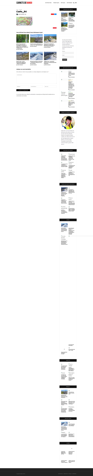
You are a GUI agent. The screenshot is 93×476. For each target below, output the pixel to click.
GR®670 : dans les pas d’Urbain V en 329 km (72, 461)
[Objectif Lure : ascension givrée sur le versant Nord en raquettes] (50, 56)
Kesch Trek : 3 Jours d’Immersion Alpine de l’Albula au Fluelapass (21, 62)
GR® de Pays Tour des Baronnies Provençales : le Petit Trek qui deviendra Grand (64, 242)
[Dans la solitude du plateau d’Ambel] (64, 349)
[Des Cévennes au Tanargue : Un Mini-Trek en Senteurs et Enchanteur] (61, 364)
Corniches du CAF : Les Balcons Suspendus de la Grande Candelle (64, 165)
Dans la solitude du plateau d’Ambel (64, 353)
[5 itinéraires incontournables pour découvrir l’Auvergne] (64, 94)
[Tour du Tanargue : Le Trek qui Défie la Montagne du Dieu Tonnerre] (72, 364)
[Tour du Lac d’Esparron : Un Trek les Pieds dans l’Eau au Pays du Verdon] (61, 198)
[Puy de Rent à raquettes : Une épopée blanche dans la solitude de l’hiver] (69, 188)
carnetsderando (21, 14)
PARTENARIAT (69, 2)
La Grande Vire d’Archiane (71, 345)
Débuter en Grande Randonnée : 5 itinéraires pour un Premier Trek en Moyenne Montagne (71, 85)
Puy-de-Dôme (70, 92)
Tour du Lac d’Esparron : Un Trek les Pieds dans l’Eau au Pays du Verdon (64, 201)
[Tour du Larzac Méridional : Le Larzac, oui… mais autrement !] (36, 38)
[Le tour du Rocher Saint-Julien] (69, 347)
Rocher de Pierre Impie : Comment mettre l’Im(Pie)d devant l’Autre (72, 210)
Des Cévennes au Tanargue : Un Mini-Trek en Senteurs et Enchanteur (64, 367)
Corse (69, 100)
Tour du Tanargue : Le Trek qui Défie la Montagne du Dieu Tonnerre (71, 369)
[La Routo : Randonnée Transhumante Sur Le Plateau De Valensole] (64, 207)
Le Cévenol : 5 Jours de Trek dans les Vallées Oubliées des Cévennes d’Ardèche (64, 376)
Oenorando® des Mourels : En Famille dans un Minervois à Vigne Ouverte (64, 403)
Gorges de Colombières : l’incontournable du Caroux (72, 410)
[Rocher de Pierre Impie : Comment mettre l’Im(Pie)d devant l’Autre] (69, 207)
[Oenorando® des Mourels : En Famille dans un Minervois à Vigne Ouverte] (61, 399)
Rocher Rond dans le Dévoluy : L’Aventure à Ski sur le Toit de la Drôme (36, 62)
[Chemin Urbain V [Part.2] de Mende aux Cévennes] (72, 448)
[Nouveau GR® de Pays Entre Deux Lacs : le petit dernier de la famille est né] (61, 407)
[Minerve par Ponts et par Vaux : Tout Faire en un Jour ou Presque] (69, 399)
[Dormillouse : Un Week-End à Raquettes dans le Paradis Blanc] (69, 432)
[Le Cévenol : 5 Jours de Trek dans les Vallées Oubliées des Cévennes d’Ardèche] (63, 373)
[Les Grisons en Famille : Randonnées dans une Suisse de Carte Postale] (72, 14)
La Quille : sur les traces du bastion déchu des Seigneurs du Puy (72, 173)
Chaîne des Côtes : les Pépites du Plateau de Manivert (72, 167)
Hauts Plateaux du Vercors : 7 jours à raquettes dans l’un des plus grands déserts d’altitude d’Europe (71, 231)
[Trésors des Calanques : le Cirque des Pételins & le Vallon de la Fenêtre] (64, 171)
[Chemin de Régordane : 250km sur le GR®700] (64, 448)
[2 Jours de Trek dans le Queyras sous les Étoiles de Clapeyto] (71, 23)
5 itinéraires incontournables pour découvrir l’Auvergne (71, 95)
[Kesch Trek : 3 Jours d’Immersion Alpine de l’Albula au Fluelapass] (22, 56)
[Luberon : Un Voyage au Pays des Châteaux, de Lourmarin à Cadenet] (64, 24)
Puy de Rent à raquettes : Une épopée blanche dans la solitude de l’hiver (72, 191)
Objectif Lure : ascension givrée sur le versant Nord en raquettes (50, 62)
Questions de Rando (70, 80)
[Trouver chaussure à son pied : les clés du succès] (64, 73)
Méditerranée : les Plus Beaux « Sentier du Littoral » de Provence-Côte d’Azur (72, 158)
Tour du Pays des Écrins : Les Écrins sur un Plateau (72, 425)
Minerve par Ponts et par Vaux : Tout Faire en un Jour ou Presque (72, 402)
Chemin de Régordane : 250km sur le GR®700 (63, 453)
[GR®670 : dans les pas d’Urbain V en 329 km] (72, 457)
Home (17, 9)
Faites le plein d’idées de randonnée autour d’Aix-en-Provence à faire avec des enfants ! (64, 158)
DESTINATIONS (48, 2)
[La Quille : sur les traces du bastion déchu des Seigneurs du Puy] (70, 170)
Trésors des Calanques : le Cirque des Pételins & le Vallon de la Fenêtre (63, 175)
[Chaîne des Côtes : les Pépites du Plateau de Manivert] (72, 163)
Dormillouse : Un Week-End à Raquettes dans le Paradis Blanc (71, 435)
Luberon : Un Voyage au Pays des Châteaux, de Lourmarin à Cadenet (64, 29)
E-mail (63, 55)
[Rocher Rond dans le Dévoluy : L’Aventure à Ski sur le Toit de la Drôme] (36, 56)
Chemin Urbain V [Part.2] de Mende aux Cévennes (72, 453)
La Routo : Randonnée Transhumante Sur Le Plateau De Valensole (64, 211)
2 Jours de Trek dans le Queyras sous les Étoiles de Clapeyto (71, 26)
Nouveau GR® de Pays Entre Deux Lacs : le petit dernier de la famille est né (64, 410)
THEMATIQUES (56, 2)
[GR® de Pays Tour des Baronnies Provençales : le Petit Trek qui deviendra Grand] (64, 237)
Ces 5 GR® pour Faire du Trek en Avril (71, 393)
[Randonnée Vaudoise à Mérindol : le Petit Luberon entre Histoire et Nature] (50, 38)
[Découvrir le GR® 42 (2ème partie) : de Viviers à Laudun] (72, 374)
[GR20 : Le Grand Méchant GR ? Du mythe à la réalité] (64, 102)
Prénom (63, 51)
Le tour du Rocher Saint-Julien (72, 350)
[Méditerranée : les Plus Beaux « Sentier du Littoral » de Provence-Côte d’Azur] (72, 154)
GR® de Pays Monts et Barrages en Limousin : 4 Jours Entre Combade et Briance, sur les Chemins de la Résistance (22, 46)
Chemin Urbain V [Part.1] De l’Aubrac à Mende (64, 461)
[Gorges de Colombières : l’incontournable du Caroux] (71, 407)
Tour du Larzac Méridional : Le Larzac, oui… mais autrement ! (36, 44)
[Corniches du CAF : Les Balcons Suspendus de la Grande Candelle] (61, 162)
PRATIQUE (63, 2)
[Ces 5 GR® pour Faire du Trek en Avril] (69, 390)
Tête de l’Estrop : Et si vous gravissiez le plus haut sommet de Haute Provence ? (72, 203)
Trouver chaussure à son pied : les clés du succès (71, 74)
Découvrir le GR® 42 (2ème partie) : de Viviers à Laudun (72, 379)
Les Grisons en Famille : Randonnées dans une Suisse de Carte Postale (72, 19)
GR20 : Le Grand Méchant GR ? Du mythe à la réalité (71, 104)
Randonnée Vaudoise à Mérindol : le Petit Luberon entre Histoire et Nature (49, 45)
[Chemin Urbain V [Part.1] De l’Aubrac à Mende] (64, 457)
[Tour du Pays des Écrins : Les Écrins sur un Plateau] (69, 422)
